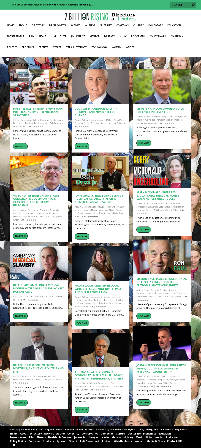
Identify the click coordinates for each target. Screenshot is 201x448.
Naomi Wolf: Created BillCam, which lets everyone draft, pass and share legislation (98, 289)
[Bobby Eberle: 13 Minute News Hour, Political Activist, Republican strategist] (39, 86)
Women (116, 47)
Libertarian (159, 293)
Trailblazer (36, 379)
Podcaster (138, 36)
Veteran (112, 123)
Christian (164, 290)
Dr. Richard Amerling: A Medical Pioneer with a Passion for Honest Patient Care (38, 288)
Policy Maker (157, 36)
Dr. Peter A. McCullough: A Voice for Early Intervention (160, 110)
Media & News (57, 25)
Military (109, 36)
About (23, 25)
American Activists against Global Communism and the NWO (59, 429)
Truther (45, 379)
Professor (50, 216)
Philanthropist (154, 437)
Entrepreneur (15, 36)
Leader (53, 120)
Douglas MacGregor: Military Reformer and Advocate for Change (97, 112)
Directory (38, 25)
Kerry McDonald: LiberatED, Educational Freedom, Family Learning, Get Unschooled (157, 196)
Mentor (95, 36)
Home (10, 25)
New (53, 376)
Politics (12, 47)
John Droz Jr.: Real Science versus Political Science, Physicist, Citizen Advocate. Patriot (99, 199)
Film (31, 36)
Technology (99, 47)
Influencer (60, 36)
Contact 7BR (174, 441)
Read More (20, 146)
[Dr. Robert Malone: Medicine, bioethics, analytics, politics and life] (39, 343)
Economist (54, 210)
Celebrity (106, 25)
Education (174, 25)
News (60, 120)
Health (43, 36)
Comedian (122, 25)
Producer (28, 47)
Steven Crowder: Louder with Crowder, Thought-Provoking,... (58, 4)
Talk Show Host (76, 47)
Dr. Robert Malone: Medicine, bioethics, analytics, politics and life (38, 368)
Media (55, 213)
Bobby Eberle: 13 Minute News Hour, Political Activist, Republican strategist (38, 112)
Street (57, 47)
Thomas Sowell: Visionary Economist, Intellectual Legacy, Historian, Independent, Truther (99, 375)
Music (123, 36)
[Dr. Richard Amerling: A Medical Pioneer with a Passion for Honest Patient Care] (39, 263)
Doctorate (155, 25)
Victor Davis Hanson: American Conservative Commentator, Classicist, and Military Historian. (36, 200)
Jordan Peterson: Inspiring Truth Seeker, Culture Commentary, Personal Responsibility (161, 369)
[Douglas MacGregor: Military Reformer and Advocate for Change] (100, 86)
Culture (138, 25)
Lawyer (93, 437)
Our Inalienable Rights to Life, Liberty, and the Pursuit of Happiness (148, 429)
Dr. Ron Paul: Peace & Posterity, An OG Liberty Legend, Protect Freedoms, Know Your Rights (161, 282)
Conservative (26, 120)
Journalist (78, 36)
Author (90, 25)
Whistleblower (55, 379)
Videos (16, 126)
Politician (177, 36)
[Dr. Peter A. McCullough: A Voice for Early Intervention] (162, 86)
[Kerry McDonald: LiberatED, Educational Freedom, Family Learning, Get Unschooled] (162, 170)
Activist (76, 25)
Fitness (41, 437)
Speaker (43, 47)
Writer (130, 47)
